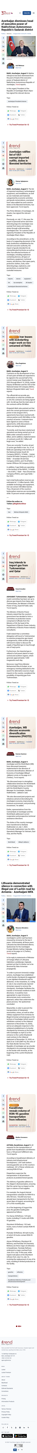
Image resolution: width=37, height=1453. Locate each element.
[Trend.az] (7, 13)
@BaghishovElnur (19, 504)
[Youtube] (15, 1427)
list (9, 282)
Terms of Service (6, 1409)
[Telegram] (20, 1427)
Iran (9, 512)
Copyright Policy (6, 1414)
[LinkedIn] (24, 1427)
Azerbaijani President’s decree (17, 101)
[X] (11, 1427)
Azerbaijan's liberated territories (17, 286)
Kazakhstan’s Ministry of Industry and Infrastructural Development (19, 1280)
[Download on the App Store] (7, 1436)
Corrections (5, 1391)
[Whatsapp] (3, 1427)
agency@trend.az (6, 1360)
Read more (18, 67)
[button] (3, 38)
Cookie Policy (5, 1417)
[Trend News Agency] (7, 1342)
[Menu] (34, 13)
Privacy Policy (6, 1412)
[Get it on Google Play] (20, 1436)
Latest (3, 1369)
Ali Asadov (29, 282)
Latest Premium (6, 1372)
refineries (20, 1272)
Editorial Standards (7, 1388)
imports (10, 279)
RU (22, 1449)
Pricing (4, 1398)
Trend (17, 84)
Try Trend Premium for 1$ (19, 125)
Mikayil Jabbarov (23, 842)
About (3, 1380)
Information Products (8, 1401)
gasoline (10, 1272)
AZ (18, 1449)
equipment (27, 279)
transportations (12, 1276)
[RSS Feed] (28, 1427)
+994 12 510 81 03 (6, 1358)
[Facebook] (7, 1427)
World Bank (11, 842)
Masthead (4, 1382)
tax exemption (18, 282)
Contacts (4, 1385)
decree (18, 279)
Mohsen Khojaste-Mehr (21, 512)
